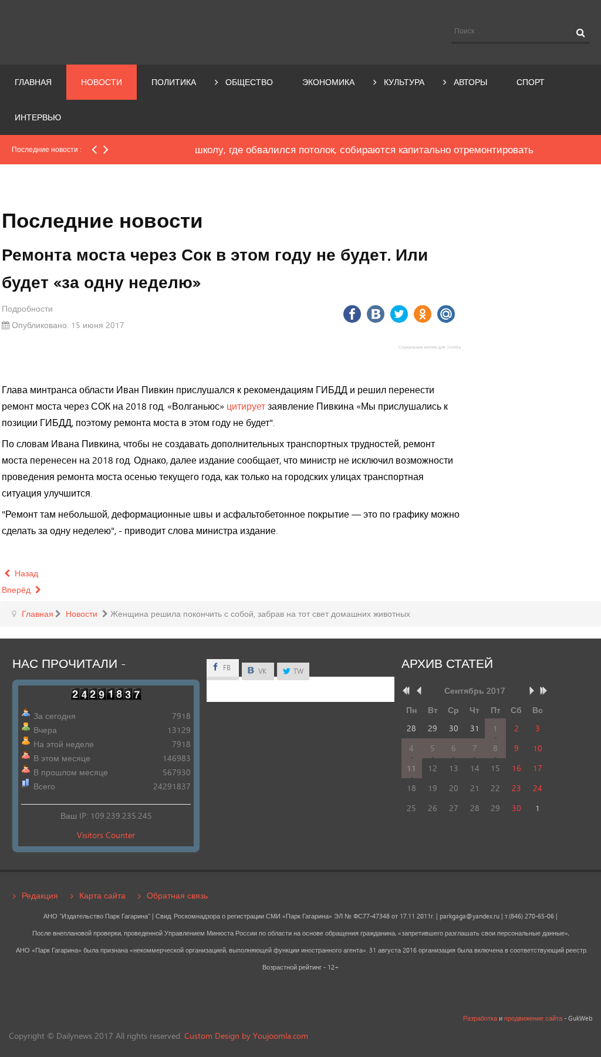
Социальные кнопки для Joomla (430, 347)
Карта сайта (102, 895)
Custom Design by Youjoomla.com (246, 1035)
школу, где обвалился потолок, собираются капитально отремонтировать (283, 149)
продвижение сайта (533, 1018)
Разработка (480, 1018)
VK (261, 671)
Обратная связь (177, 895)
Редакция (40, 895)
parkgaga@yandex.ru (469, 916)
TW (297, 671)
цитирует (246, 406)
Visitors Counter (106, 835)
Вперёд (17, 589)
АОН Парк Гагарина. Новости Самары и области (100, 31)
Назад (25, 573)
